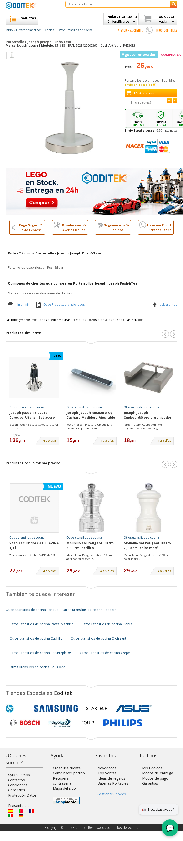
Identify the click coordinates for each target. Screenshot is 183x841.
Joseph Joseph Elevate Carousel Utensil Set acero (32, 415)
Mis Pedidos (152, 767)
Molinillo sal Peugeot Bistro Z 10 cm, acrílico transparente (90, 546)
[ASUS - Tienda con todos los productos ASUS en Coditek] (134, 708)
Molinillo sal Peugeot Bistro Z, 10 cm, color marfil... (147, 557)
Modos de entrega (157, 772)
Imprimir (23, 304)
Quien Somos (19, 774)
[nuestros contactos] (149, 30)
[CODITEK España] (32, 5)
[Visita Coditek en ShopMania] (66, 800)
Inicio (9, 30)
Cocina (49, 30)
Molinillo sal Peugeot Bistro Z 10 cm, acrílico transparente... (89, 557)
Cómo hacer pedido (69, 772)
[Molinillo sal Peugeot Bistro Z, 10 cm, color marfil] (149, 508)
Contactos (16, 779)
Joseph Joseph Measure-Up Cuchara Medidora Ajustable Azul (90, 415)
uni (143, 102)
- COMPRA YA (151, 54)
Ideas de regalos (111, 778)
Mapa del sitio (64, 788)
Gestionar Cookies (111, 794)
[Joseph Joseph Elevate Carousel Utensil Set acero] (34, 377)
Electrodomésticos (28, 30)
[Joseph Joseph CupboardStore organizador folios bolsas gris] (149, 377)
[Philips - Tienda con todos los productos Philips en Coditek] (122, 723)
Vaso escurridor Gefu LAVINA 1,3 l (34, 545)
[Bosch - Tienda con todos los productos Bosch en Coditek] (25, 723)
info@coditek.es (166, 30)
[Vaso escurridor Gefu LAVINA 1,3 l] (34, 508)
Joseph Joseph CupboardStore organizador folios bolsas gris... (143, 426)
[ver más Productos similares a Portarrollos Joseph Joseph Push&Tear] (173, 334)
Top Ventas (107, 772)
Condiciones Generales (18, 787)
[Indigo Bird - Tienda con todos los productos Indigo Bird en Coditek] (60, 723)
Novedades (107, 767)
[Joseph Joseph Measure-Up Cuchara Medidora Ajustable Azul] (91, 377)
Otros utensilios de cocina (75, 30)
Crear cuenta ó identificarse (122, 19)
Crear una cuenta (67, 767)
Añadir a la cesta (144, 93)
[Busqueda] (173, 4)
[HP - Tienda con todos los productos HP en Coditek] (18, 708)
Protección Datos (22, 795)
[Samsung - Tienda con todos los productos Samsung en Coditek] (56, 708)
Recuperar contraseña (62, 781)
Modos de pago (155, 778)
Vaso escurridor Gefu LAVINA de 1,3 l (32, 555)
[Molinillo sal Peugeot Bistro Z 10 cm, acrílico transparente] (91, 508)
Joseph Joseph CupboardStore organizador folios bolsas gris (147, 415)
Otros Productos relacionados (64, 304)
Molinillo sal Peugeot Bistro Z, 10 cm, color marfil (147, 545)
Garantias (150, 783)
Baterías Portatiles (112, 783)
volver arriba (168, 304)
